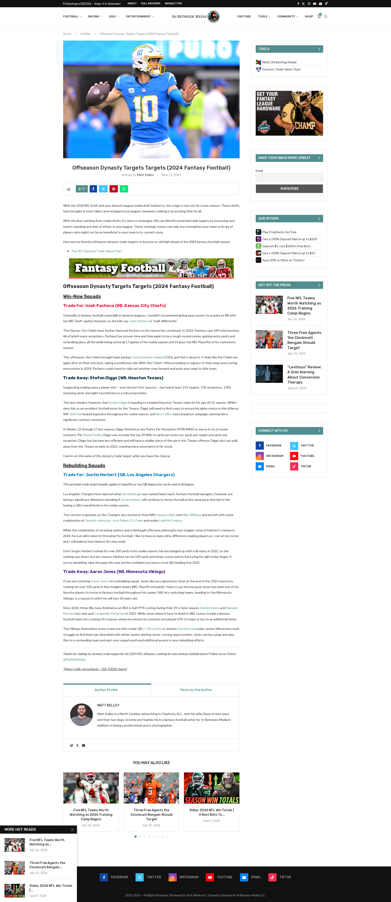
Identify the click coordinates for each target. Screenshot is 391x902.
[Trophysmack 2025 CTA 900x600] (289, 93)
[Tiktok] (326, 3)
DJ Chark (136, 520)
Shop (309, 16)
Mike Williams (191, 515)
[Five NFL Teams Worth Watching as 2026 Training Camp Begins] (91, 788)
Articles (86, 34)
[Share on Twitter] (103, 188)
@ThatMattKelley (74, 659)
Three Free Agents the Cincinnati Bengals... (47, 865)
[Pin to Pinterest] (114, 188)
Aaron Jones (103, 571)
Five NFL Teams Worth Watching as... (46, 842)
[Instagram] (309, 3)
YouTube (244, 16)
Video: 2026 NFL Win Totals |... (50, 888)
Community (286, 16)
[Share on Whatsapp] (124, 188)
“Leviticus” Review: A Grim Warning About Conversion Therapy (304, 374)
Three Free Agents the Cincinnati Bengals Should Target (151, 814)
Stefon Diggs (103, 377)
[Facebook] (298, 3)
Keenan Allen (166, 515)
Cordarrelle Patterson (109, 613)
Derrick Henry (210, 608)
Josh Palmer (120, 520)
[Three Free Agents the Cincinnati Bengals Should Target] (151, 788)
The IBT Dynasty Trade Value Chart (96, 251)
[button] (69, 805)
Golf (112, 16)
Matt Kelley (145, 175)
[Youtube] (314, 3)
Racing (93, 16)
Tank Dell (75, 414)
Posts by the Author (196, 690)
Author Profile (106, 690)
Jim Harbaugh (131, 494)
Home (67, 34)
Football (70, 16)
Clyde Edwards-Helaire (148, 357)
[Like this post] (83, 188)
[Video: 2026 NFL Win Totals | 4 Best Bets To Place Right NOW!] (211, 788)
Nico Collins (164, 414)
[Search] (325, 16)
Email (259, 171)
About (132, 3)
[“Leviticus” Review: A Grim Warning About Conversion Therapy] (269, 374)
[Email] (320, 3)
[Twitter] (303, 3)
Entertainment (138, 16)
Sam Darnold (186, 629)
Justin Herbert (101, 474)
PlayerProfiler (92, 435)
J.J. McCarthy (152, 629)
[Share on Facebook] (93, 188)
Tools (262, 16)
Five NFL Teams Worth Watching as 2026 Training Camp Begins (91, 814)
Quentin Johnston (98, 520)
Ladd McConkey (170, 520)
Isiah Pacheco (100, 305)
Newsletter (173, 3)
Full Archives (150, 3)
